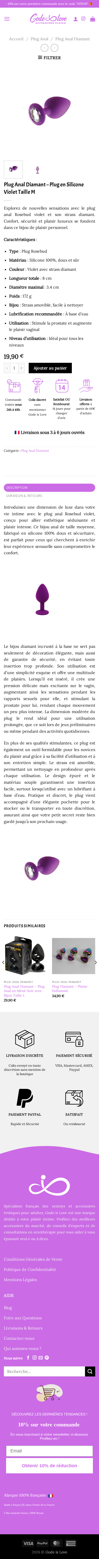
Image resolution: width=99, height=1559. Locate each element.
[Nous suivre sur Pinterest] (47, 1358)
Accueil (16, 38)
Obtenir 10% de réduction (49, 1465)
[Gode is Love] (48, 18)
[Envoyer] (90, 1371)
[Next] (87, 111)
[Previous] (11, 111)
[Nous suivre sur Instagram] (83, 19)
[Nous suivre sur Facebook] (28, 1358)
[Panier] (92, 18)
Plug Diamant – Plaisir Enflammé (70, 988)
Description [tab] (17, 487)
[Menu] (7, 18)
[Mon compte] (75, 18)
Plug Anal (39, 38)
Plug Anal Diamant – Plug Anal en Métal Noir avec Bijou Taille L (24, 991)
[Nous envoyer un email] (41, 1358)
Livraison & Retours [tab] (24, 496)
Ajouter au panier (50, 367)
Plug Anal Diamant (72, 38)
